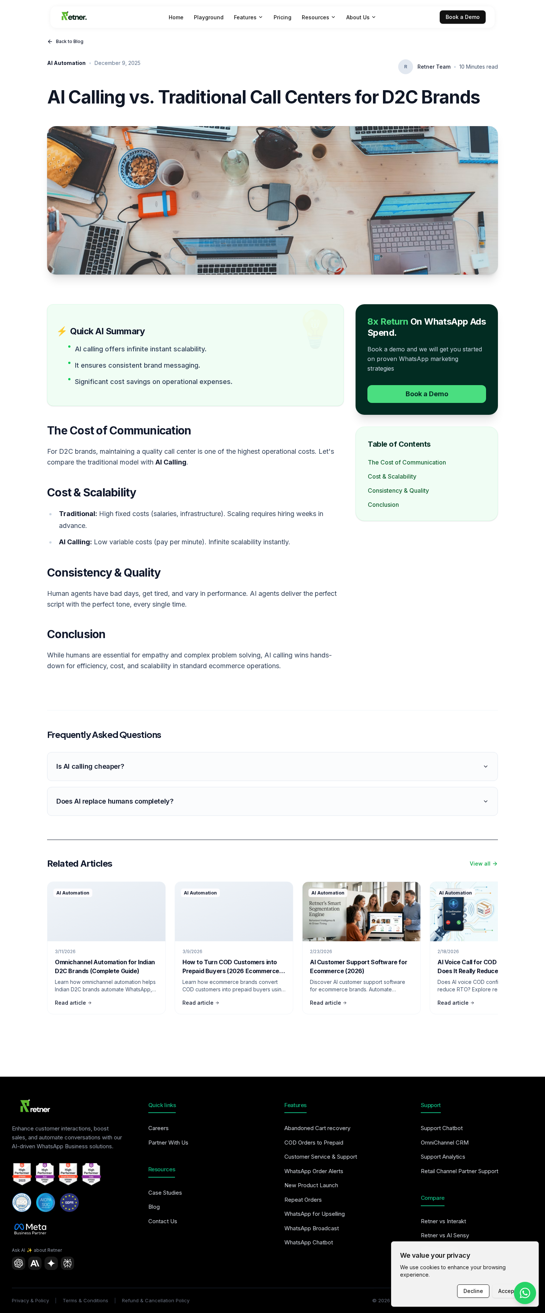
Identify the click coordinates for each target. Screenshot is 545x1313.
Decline (473, 1291)
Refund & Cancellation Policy (155, 1300)
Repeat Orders (303, 1199)
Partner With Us (168, 1142)
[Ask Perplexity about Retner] (67, 1263)
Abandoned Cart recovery (317, 1128)
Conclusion (383, 504)
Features (245, 17)
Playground (209, 17)
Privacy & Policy (30, 1300)
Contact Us (162, 1221)
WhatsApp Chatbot (308, 1242)
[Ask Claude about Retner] (35, 1263)
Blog (154, 1206)
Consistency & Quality (398, 490)
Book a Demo (463, 17)
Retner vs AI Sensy (445, 1235)
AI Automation (66, 63)
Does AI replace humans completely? (114, 801)
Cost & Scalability (392, 476)
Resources (315, 17)
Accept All (511, 1291)
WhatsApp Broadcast (311, 1228)
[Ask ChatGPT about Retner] (18, 1263)
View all (480, 863)
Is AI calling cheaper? (90, 766)
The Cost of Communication (407, 462)
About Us (358, 17)
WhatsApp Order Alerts (313, 1171)
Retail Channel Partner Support (459, 1171)
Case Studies (165, 1192)
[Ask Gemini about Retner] (51, 1263)
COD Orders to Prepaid (313, 1142)
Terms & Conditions (85, 1300)
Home (176, 17)
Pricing (282, 17)
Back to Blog (69, 41)
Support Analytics (443, 1156)
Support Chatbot (442, 1128)
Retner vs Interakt (443, 1221)
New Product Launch (311, 1185)
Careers (158, 1128)
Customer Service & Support (320, 1156)
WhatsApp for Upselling (314, 1213)
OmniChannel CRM (445, 1142)
